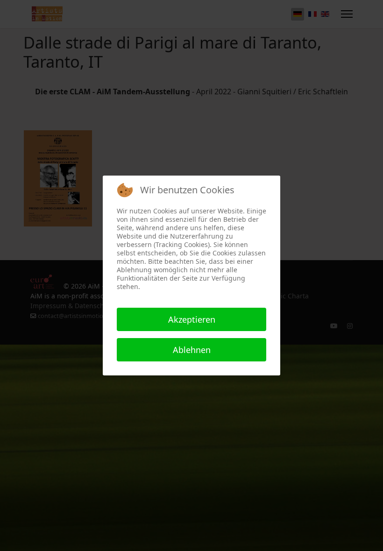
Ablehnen (192, 349)
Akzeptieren (191, 319)
